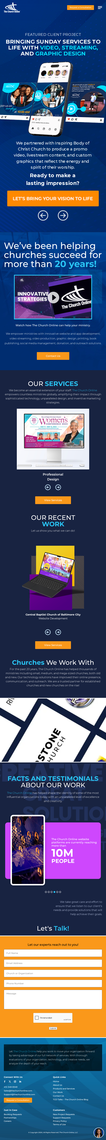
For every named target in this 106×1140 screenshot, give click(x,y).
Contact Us (53, 356)
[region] (53, 850)
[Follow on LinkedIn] (20, 1082)
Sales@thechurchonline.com (18, 1090)
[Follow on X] (10, 1082)
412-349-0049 (10, 1087)
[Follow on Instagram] (15, 1082)
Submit (53, 1028)
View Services (53, 500)
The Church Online (24, 1051)
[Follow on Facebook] (5, 1082)
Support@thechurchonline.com (19, 1094)
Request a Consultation (80, 7)
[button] (48, 487)
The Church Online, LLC (69, 1132)
